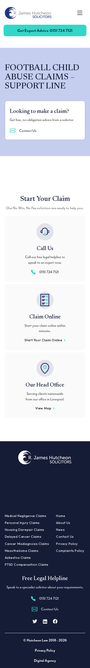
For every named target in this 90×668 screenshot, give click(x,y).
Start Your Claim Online (43, 340)
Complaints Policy (70, 551)
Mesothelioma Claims (22, 551)
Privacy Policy (67, 544)
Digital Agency (45, 661)
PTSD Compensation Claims (26, 564)
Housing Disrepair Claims (24, 530)
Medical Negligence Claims (25, 516)
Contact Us (27, 130)
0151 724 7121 (44, 30)
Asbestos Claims (18, 558)
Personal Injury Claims (22, 523)
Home (60, 516)
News (60, 530)
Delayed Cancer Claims (23, 537)
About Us (63, 523)
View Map (43, 408)
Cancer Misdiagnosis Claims (27, 544)
